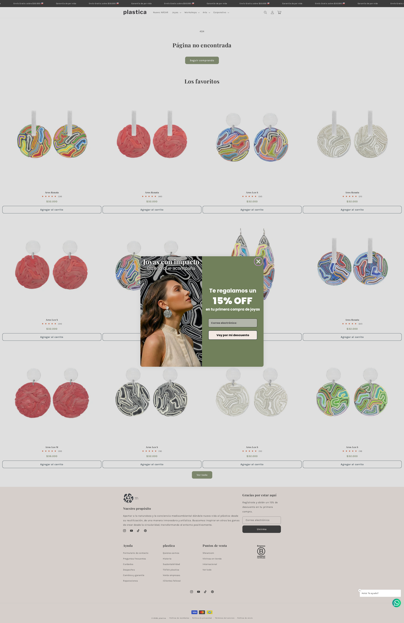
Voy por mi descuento (233, 335)
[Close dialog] (258, 261)
